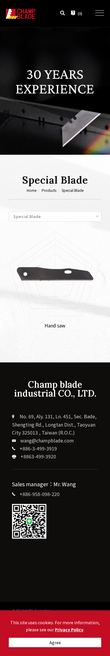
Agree (55, 642)
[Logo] (20, 12)
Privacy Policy (69, 629)
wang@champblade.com (47, 440)
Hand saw (55, 325)
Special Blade (73, 190)
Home (31, 190)
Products (49, 190)
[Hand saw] (55, 273)
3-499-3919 (44, 448)
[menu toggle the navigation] (99, 13)
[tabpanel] (55, 91)
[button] (62, 13)
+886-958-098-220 (40, 493)
